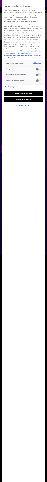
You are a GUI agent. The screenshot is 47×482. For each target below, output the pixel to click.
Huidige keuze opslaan (23, 99)
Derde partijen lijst (11, 86)
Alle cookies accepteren (23, 93)
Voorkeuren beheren (23, 105)
